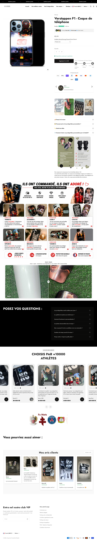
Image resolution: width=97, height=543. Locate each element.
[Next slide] (50, 406)
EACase (56, 15)
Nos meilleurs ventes (37, 6)
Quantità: (56, 48)
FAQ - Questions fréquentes (46, 525)
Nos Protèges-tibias (49, 6)
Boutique (68, 6)
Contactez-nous (43, 510)
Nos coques (59, 6)
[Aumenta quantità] (62, 51)
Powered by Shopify (15, 538)
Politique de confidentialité (46, 515)
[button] (56, 87)
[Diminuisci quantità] (56, 51)
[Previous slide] (46, 406)
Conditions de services (45, 527)
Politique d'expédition (44, 522)
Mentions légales (43, 512)
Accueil (27, 6)
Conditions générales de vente (46, 517)
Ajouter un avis (88, 452)
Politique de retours (44, 520)
